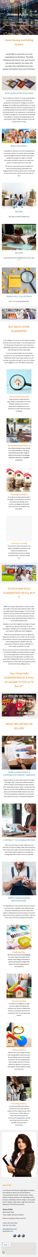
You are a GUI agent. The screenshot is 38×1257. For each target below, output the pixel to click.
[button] (3, 1253)
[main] (19, 12)
